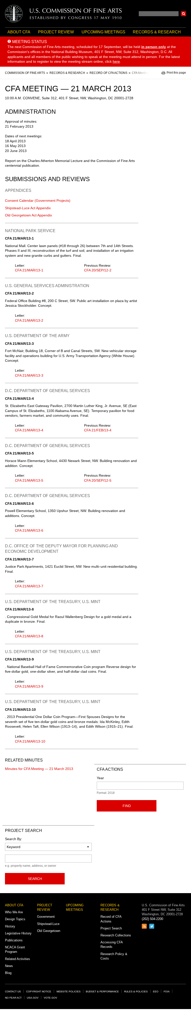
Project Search (111, 928)
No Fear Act (13, 997)
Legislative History (18, 933)
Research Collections (115, 935)
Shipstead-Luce (48, 924)
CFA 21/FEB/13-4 (97, 430)
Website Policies (68, 991)
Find (127, 806)
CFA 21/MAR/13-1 (29, 270)
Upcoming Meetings (103, 32)
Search (183, 13)
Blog (8, 973)
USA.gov (33, 997)
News (9, 966)
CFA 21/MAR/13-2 (29, 320)
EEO (155, 991)
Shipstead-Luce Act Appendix (28, 208)
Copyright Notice (38, 991)
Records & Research (157, 32)
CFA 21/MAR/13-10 (30, 741)
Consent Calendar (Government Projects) (37, 201)
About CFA (18, 32)
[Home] (63, 13)
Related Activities (17, 959)
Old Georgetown (48, 931)
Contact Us (13, 991)
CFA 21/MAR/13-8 (29, 636)
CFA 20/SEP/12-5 (97, 480)
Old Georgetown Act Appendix (28, 215)
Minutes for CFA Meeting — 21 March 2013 (39, 769)
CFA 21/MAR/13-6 (29, 530)
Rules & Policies (136, 991)
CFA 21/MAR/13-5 (29, 480)
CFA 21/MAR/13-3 (29, 375)
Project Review (56, 32)
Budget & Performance (102, 991)
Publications (14, 940)
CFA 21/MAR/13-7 (29, 586)
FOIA (167, 991)
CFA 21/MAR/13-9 (29, 686)
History (10, 926)
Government (46, 916)
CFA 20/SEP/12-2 (97, 270)
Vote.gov (50, 997)
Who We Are (14, 912)
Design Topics (15, 919)
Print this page (176, 72)
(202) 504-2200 (152, 919)
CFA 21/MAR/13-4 (29, 430)
